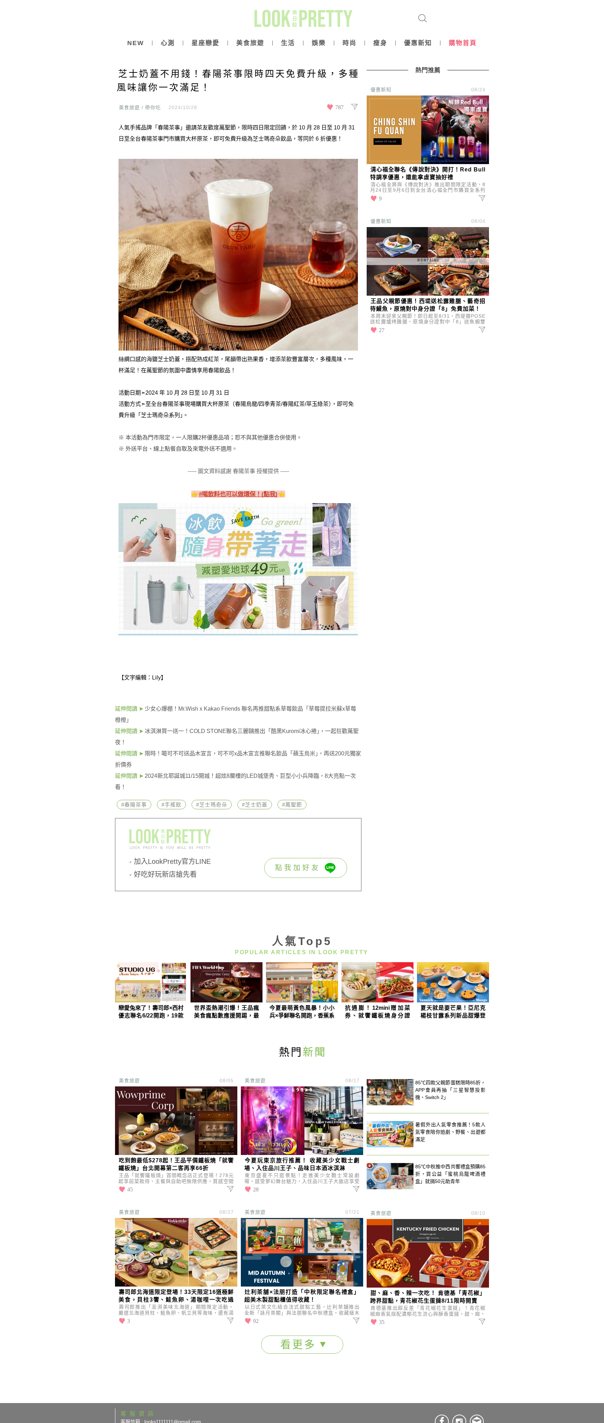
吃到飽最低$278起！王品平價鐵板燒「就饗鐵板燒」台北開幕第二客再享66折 (176, 1164)
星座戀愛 (206, 43)
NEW (135, 43)
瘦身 (380, 43)
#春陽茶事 (134, 805)
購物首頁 (463, 43)
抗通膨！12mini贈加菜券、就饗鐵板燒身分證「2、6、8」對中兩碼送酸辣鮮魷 (377, 1012)
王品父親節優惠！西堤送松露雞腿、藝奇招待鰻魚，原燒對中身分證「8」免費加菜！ (428, 305)
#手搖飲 (171, 805)
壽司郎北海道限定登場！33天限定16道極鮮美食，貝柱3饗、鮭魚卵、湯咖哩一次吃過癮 (176, 1296)
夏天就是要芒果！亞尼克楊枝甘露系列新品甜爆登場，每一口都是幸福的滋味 (453, 1012)
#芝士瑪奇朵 (211, 805)
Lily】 (159, 678)
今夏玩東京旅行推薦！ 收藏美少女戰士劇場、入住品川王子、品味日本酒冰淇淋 (302, 1164)
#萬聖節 (292, 805)
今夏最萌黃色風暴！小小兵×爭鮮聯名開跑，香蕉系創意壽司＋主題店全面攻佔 (302, 1012)
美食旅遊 (250, 43)
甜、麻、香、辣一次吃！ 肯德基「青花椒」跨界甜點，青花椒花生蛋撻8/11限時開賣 (428, 1297)
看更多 (300, 1344)
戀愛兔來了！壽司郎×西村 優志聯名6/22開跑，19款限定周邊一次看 (151, 1012)
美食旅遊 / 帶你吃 (140, 107)
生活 (288, 43)
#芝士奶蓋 (254, 805)
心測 (168, 43)
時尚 (350, 43)
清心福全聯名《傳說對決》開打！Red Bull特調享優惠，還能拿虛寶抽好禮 (428, 173)
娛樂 (319, 43)
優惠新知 (418, 43)
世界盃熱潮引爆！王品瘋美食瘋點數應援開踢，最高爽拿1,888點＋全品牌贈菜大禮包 (226, 1012)
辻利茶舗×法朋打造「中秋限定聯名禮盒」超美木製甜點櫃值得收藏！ (302, 1296)
